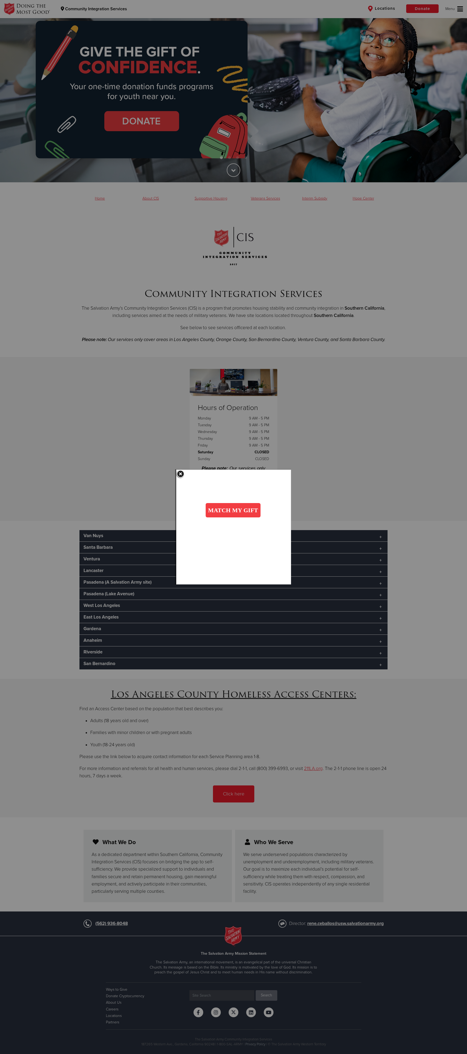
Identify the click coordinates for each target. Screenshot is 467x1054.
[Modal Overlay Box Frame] (233, 527)
